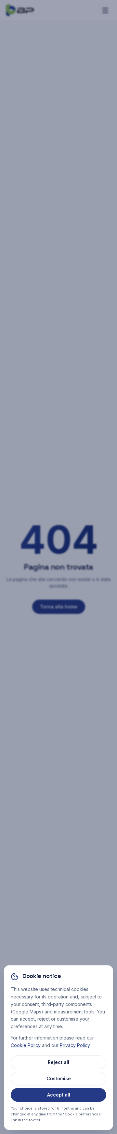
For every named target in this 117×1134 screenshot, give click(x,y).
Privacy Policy (75, 1045)
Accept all (58, 1095)
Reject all (58, 1062)
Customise (58, 1078)
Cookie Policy (26, 1045)
